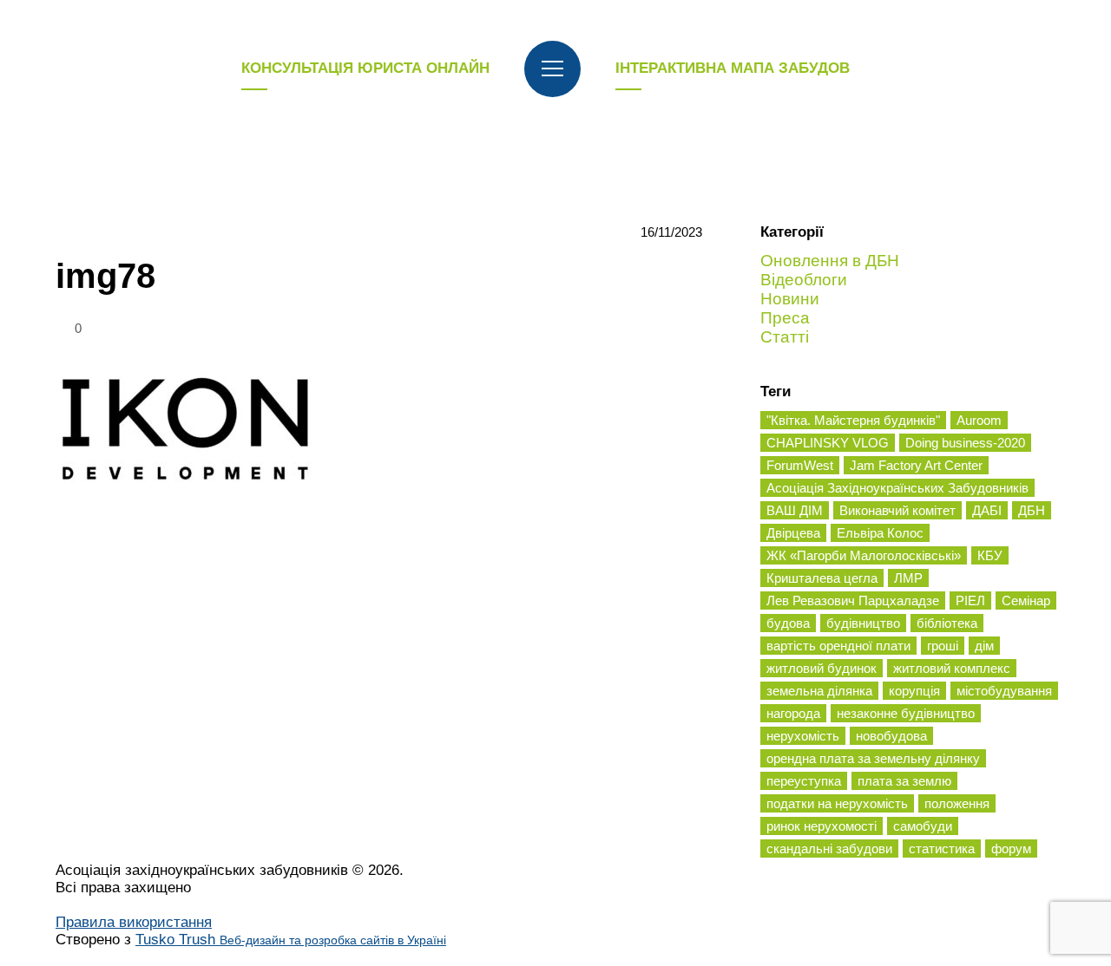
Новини (789, 299)
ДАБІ (987, 510)
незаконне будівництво (906, 713)
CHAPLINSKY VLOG (827, 442)
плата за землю (904, 780)
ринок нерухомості (821, 826)
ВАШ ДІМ (794, 510)
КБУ (990, 555)
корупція (914, 690)
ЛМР (908, 578)
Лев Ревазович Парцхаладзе (852, 600)
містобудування (1004, 690)
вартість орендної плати (838, 645)
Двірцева (793, 532)
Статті (784, 337)
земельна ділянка (819, 690)
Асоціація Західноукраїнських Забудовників (897, 487)
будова (788, 623)
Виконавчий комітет (897, 510)
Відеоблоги (803, 280)
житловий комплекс (951, 668)
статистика (942, 848)
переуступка (803, 780)
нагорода (793, 713)
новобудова (891, 735)
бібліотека (947, 623)
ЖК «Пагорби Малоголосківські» (863, 555)
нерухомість (802, 735)
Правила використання (134, 922)
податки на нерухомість (837, 803)
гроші (942, 645)
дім (984, 645)
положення (956, 803)
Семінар (1026, 600)
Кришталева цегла (822, 578)
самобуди (922, 826)
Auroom (979, 420)
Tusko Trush (290, 939)
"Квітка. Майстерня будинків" (853, 420)
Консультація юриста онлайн (365, 68)
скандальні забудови (829, 848)
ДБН (1031, 510)
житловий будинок (821, 668)
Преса (785, 318)
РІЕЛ (970, 600)
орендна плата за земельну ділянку (873, 758)
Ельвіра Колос (880, 532)
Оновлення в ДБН (829, 260)
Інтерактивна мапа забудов (732, 68)
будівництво (863, 623)
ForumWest (799, 465)
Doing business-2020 (965, 442)
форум (1011, 848)
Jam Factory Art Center (916, 465)
